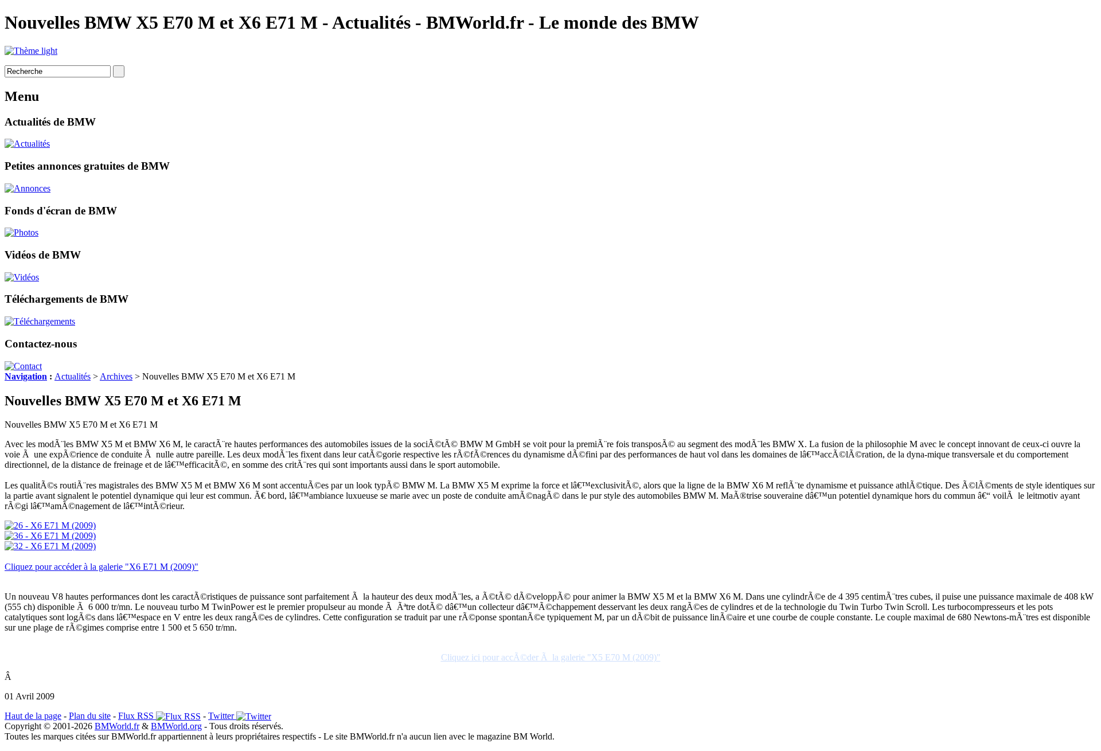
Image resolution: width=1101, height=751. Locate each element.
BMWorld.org (176, 726)
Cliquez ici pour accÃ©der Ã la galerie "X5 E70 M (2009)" (551, 657)
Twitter (222, 716)
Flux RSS (137, 716)
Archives (116, 376)
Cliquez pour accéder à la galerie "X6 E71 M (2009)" (101, 567)
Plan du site (90, 716)
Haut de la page (33, 716)
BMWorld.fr (117, 726)
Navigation (26, 376)
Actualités (72, 376)
